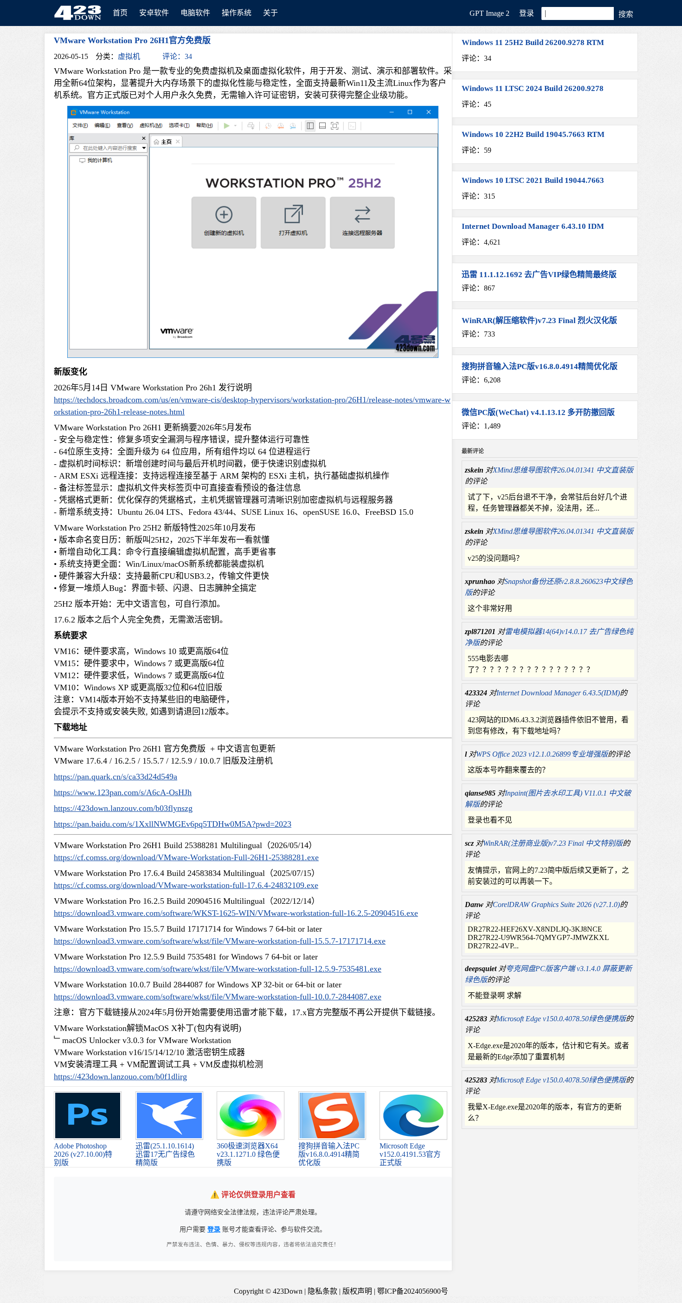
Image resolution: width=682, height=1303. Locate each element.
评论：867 (478, 288)
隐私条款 (322, 1291)
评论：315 (478, 196)
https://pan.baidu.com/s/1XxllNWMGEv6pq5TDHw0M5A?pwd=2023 (172, 824)
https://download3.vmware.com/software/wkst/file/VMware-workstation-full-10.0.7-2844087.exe (217, 996)
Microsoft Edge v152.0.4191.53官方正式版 (410, 1154)
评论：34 (177, 56)
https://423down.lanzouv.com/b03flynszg (123, 808)
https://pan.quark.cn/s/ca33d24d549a (115, 776)
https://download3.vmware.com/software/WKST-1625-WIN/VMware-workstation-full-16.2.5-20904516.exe (236, 913)
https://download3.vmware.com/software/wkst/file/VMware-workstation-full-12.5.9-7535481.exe (217, 968)
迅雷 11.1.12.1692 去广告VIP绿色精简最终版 (539, 274)
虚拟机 (129, 56)
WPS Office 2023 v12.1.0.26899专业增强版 (542, 754)
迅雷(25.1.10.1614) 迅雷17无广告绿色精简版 (165, 1154)
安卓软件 (154, 13)
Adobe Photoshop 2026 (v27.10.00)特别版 (83, 1154)
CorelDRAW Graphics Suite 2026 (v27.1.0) (556, 904)
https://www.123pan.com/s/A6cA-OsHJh (123, 792)
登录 (526, 13)
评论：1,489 (481, 426)
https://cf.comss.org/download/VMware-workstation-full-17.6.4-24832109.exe (186, 885)
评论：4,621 (481, 242)
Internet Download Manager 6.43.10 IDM (533, 226)
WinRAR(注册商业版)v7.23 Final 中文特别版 (553, 843)
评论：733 (478, 334)
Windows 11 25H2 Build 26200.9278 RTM (533, 42)
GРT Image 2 (489, 13)
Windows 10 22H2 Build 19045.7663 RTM (533, 134)
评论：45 (476, 104)
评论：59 (476, 150)
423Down (80, 13)
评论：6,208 (481, 380)
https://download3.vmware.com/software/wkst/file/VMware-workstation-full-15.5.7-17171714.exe (220, 941)
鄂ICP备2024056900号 (412, 1291)
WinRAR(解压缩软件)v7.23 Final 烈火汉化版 (539, 320)
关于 (270, 13)
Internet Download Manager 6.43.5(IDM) (558, 693)
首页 (120, 13)
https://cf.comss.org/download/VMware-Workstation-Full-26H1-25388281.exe (186, 857)
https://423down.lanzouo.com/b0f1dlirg (120, 1076)
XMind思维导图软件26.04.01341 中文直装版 (563, 470)
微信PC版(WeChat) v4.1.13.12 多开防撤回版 (538, 412)
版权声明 (357, 1291)
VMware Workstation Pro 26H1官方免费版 (132, 40)
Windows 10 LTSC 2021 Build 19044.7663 (533, 180)
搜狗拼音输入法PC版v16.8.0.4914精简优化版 (329, 1154)
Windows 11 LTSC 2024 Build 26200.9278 (533, 88)
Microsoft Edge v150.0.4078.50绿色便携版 (561, 1019)
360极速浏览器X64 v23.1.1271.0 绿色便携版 (248, 1154)
